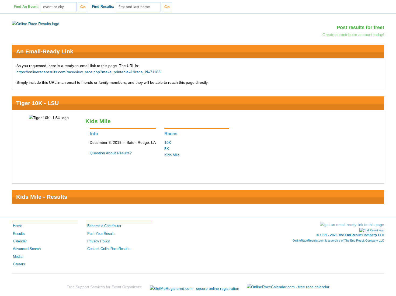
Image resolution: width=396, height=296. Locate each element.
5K (166, 149)
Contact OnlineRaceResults (108, 249)
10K (167, 142)
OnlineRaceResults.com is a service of (338, 240)
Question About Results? (111, 153)
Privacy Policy (98, 241)
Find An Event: (26, 7)
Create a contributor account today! (353, 34)
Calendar (20, 241)
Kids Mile (172, 155)
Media (17, 257)
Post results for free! (360, 27)
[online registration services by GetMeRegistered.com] (194, 287)
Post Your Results (101, 234)
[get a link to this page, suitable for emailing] (352, 224)
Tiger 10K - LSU (37, 103)
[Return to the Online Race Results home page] (35, 23)
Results (19, 234)
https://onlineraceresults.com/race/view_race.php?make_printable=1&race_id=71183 (88, 72)
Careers (19, 264)
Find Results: (103, 7)
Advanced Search (27, 249)
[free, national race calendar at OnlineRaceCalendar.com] (288, 287)
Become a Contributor (104, 226)
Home (17, 226)
